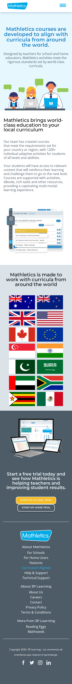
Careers (36, 597)
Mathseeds (36, 632)
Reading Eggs (36, 627)
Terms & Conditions (36, 612)
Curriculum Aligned (36, 568)
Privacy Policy (36, 607)
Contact (36, 602)
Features (36, 563)
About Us (36, 592)
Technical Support (36, 578)
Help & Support (36, 573)
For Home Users (36, 558)
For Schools (36, 553)
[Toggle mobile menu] (63, 5)
